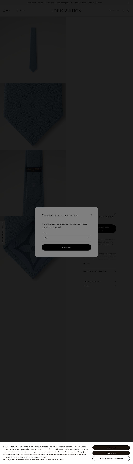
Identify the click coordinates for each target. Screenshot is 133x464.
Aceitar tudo (111, 447)
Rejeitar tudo (111, 453)
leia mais (60, 459)
